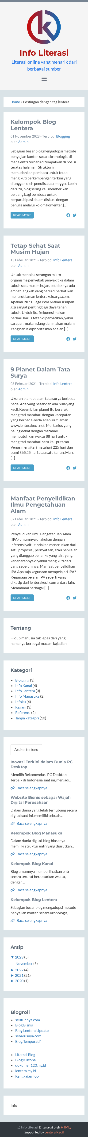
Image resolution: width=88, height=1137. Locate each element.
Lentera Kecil (54, 1132)
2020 (19, 980)
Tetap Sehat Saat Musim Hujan (35, 248)
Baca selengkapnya (31, 787)
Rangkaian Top (27, 1076)
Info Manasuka (27, 696)
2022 (19, 970)
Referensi (23, 712)
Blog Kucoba (25, 1059)
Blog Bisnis (24, 1025)
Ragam (20, 707)
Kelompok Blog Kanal (32, 863)
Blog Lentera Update (32, 1030)
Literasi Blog (25, 1054)
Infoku (20, 701)
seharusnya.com (28, 1036)
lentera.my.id (25, 1070)
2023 (19, 957)
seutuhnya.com (27, 1019)
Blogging (63, 136)
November (24, 963)
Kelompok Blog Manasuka (36, 833)
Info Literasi (44, 53)
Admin (23, 141)
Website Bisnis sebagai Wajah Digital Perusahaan (41, 800)
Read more (22, 215)
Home (15, 102)
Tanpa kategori (27, 718)
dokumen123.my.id (30, 1065)
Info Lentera (63, 260)
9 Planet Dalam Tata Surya (40, 372)
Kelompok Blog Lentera (33, 124)
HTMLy (66, 1127)
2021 (19, 975)
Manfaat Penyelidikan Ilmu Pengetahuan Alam (43, 504)
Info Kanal (23, 685)
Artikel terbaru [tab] (26, 749)
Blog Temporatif (28, 1041)
